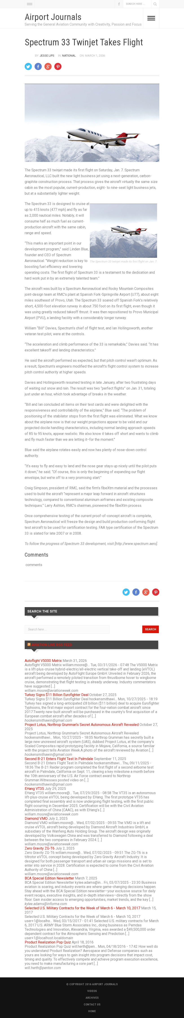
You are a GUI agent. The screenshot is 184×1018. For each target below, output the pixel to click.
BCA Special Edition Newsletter (49, 878)
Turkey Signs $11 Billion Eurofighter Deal (56, 695)
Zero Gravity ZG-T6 (40, 848)
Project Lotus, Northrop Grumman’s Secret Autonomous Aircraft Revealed (82, 725)
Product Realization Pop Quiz (48, 942)
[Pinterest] (57, 66)
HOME (92, 1011)
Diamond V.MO (36, 818)
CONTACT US (92, 1004)
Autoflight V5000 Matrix (43, 661)
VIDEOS (92, 991)
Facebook (119, 4)
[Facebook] (38, 66)
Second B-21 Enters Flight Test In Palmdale (59, 759)
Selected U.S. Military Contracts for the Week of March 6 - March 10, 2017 (82, 908)
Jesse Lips (47, 55)
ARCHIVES (92, 997)
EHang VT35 (34, 789)
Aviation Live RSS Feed (51, 645)
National (69, 55)
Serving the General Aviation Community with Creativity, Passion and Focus (83, 24)
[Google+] (48, 66)
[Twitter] (28, 66)
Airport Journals (53, 17)
